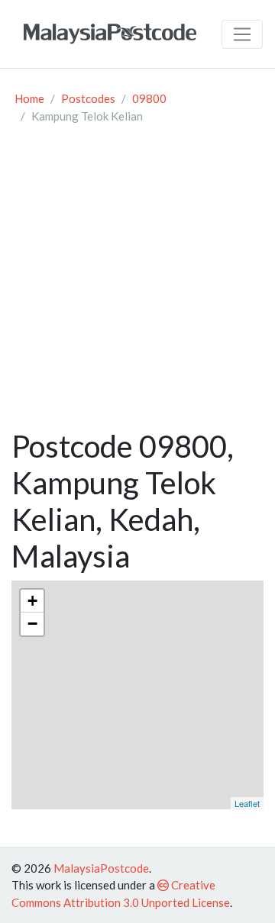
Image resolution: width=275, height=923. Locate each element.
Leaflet (247, 803)
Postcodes (88, 98)
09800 (149, 98)
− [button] (32, 623)
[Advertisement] (137, 283)
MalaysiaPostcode (101, 868)
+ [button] (32, 600)
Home (29, 98)
